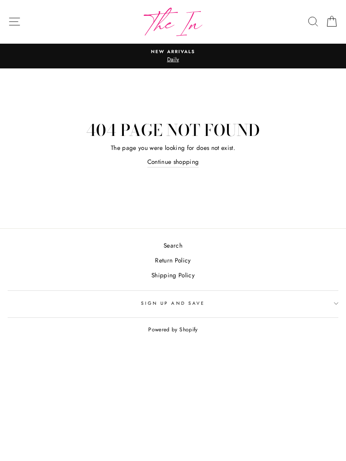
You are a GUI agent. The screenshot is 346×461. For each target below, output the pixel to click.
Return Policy (173, 260)
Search (173, 245)
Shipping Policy (173, 275)
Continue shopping (173, 161)
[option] (173, 56)
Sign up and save (173, 303)
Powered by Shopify (172, 329)
